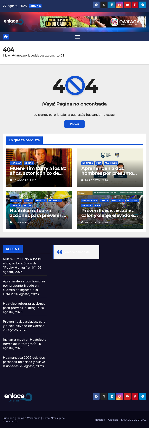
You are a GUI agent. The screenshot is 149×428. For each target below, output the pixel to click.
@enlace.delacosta (76, 252)
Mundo (29, 163)
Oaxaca (15, 205)
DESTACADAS (89, 200)
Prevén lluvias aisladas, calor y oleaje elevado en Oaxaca (109, 215)
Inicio (6, 55)
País (98, 163)
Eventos (41, 200)
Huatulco (55, 200)
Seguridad (111, 163)
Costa (28, 200)
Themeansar (10, 421)
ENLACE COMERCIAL (133, 419)
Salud (27, 205)
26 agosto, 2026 (24, 180)
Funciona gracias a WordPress (22, 417)
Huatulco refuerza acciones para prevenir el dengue (38, 215)
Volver (74, 124)
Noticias (16, 163)
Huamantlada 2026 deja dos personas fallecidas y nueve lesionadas (24, 362)
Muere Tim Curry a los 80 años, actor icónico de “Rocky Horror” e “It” (38, 173)
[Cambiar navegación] (77, 37)
